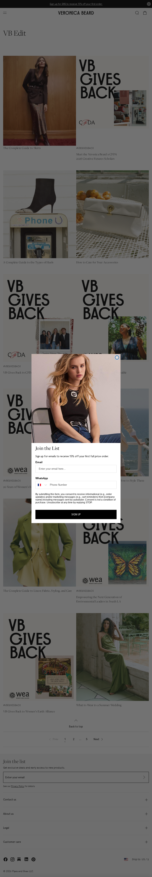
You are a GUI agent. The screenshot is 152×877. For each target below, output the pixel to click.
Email (39, 462)
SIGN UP (76, 514)
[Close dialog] (117, 357)
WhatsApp (41, 478)
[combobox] (42, 485)
